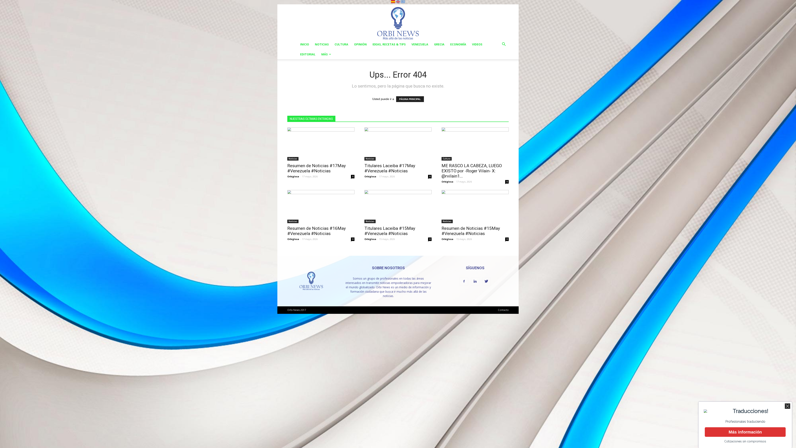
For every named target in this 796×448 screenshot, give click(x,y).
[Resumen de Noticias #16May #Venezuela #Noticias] (320, 206)
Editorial (307, 54)
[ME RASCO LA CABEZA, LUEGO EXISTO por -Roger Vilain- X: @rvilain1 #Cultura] (475, 144)
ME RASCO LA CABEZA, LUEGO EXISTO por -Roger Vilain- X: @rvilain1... (472, 171)
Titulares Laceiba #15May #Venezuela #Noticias (389, 231)
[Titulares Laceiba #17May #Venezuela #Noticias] (398, 144)
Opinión (360, 44)
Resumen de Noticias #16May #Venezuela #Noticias (316, 231)
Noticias (322, 44)
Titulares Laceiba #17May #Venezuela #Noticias (389, 168)
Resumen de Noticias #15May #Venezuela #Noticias (471, 231)
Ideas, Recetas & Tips (389, 44)
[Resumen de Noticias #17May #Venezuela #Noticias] (320, 144)
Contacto (503, 310)
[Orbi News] (398, 21)
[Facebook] (464, 281)
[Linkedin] (475, 281)
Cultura (341, 44)
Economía (458, 44)
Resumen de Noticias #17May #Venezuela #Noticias (316, 168)
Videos (477, 44)
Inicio (304, 44)
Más (324, 54)
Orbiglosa (293, 176)
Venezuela (419, 44)
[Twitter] (486, 281)
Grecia (439, 44)
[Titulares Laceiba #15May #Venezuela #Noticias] (398, 206)
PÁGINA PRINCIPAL (410, 99)
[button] (504, 45)
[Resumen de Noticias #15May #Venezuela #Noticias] (475, 206)
